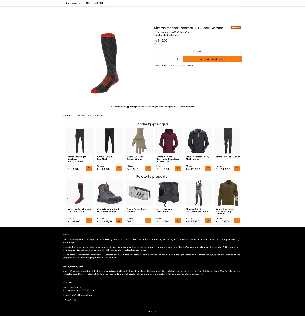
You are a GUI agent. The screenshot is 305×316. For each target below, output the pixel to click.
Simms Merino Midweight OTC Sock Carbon (80, 210)
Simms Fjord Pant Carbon (228, 157)
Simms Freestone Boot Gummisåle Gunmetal (108, 210)
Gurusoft (152, 311)
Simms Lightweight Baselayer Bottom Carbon (77, 159)
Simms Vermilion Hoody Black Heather (197, 158)
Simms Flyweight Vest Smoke (164, 210)
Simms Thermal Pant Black (104, 158)
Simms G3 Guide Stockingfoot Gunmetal (197, 210)
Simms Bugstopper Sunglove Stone (136, 158)
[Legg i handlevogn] (89, 168)
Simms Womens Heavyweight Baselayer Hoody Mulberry (167, 159)
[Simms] (235, 27)
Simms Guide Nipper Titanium (136, 210)
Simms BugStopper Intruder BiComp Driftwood (225, 211)
